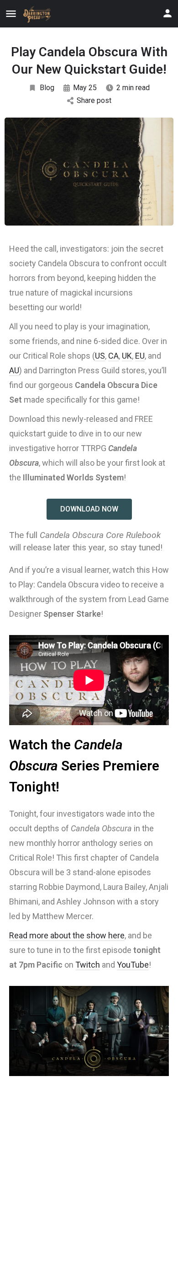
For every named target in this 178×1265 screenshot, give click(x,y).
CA (113, 356)
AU (14, 370)
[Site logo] (38, 14)
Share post (94, 100)
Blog (47, 87)
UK (127, 356)
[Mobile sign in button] (167, 13)
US (100, 356)
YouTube (133, 964)
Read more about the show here (67, 935)
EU (140, 356)
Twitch (87, 964)
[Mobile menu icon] (11, 14)
